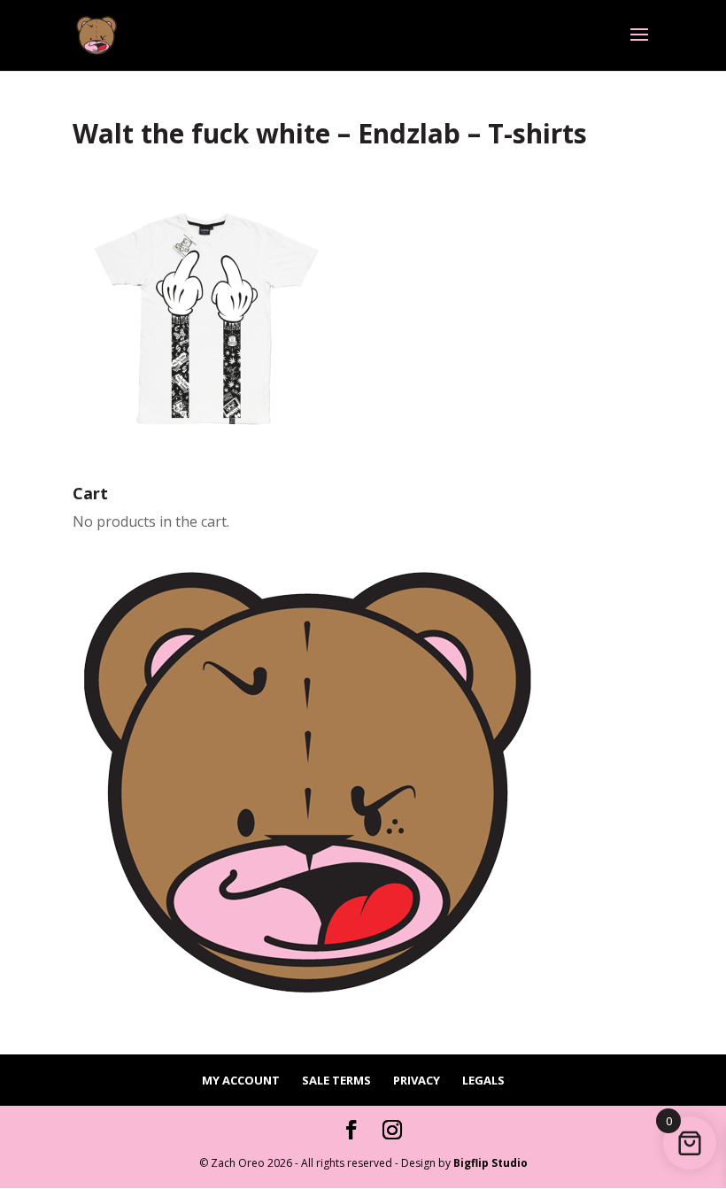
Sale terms (336, 1080)
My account (241, 1080)
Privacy (416, 1080)
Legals (483, 1080)
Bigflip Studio (490, 1162)
